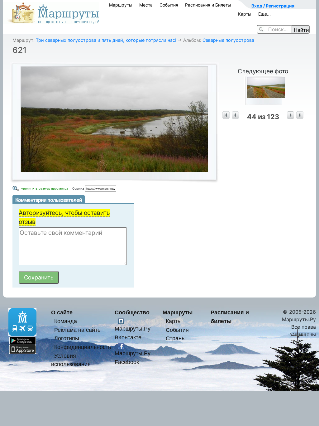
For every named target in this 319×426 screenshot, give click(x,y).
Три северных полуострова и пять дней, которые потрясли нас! (106, 40)
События (169, 4)
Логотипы (66, 338)
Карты (244, 14)
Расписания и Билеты (208, 4)
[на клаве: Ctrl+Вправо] (290, 115)
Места (146, 4)
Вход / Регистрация (272, 5)
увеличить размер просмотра (45, 188)
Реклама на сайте (77, 330)
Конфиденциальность (82, 347)
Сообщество (132, 312)
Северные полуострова (228, 40)
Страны (176, 338)
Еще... (264, 14)
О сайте (62, 312)
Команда (65, 321)
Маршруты (120, 4)
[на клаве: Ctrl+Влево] (235, 115)
